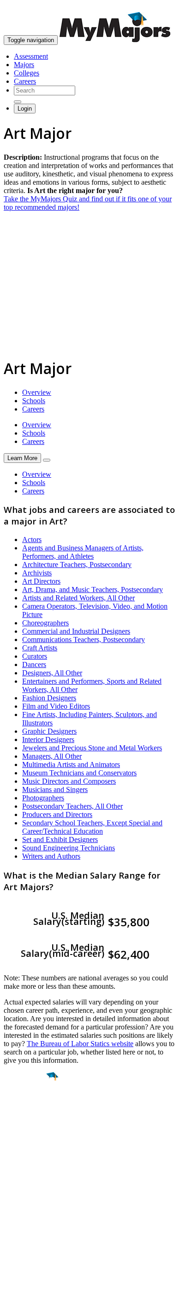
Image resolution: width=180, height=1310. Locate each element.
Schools (33, 401)
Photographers (43, 798)
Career (27, 1148)
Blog (11, 1243)
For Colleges (22, 1218)
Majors (24, 65)
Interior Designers (48, 739)
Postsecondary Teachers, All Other (72, 806)
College (28, 1128)
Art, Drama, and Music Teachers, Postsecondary (92, 589)
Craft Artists (39, 648)
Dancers (34, 664)
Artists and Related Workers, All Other (78, 598)
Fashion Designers (49, 698)
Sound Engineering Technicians (68, 848)
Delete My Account (32, 1235)
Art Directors (41, 581)
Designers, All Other (52, 673)
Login (25, 108)
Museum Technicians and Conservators (79, 773)
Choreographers (45, 623)
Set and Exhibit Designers (60, 839)
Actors (32, 539)
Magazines (19, 1226)
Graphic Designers (49, 731)
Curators (34, 656)
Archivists (37, 573)
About (15, 1183)
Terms (13, 1298)
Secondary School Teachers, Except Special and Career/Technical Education (92, 827)
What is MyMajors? (32, 1201)
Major (25, 1108)
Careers (25, 81)
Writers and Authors (51, 856)
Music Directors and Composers (69, 781)
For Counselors (26, 1210)
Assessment (31, 56)
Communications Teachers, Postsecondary (83, 639)
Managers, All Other (52, 756)
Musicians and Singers (55, 789)
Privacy (38, 1298)
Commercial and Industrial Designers (76, 631)
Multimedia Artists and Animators (71, 764)
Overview (36, 392)
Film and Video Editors (56, 706)
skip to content (157, 7)
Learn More (22, 458)
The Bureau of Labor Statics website (80, 1044)
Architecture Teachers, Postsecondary (77, 564)
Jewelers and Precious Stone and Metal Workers (92, 748)
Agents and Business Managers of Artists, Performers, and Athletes (83, 552)
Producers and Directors (57, 814)
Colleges (26, 73)
